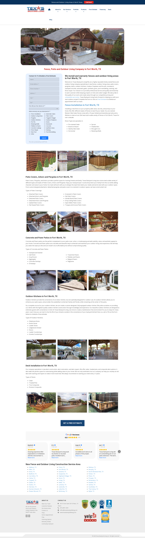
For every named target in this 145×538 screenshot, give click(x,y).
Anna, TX (32, 472)
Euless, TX (32, 485)
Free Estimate (93, 9)
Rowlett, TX (92, 482)
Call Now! (89, 2)
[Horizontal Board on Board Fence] (41, 161)
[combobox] (44, 108)
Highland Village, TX (65, 476)
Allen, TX (31, 469)
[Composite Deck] (72, 402)
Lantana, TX (62, 485)
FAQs (43, 512)
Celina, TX (32, 478)
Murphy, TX (92, 469)
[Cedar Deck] (41, 402)
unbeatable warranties (72, 97)
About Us (58, 9)
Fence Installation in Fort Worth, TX (82, 105)
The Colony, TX (93, 489)
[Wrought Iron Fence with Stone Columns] (72, 161)
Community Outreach (47, 524)
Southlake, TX (93, 487)
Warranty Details (46, 521)
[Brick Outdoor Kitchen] (103, 350)
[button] (25, 451)
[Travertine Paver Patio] (72, 280)
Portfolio (76, 9)
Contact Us (45, 510)
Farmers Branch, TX (35, 489)
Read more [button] (31, 457)
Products (84, 9)
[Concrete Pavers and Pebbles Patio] (103, 280)
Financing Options (46, 519)
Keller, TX (62, 482)
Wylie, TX (91, 491)
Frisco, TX (62, 467)
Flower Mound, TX (34, 491)
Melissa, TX (92, 467)
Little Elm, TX (63, 489)
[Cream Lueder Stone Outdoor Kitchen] (41, 350)
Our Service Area (46, 508)
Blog (50, 19)
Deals (109, 9)
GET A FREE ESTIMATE (72, 423)
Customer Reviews (47, 506)
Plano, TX (91, 476)
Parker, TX (92, 474)
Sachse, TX (92, 485)
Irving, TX (62, 480)
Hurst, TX (62, 478)
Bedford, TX (33, 474)
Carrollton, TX (33, 476)
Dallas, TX (32, 482)
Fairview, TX (33, 487)
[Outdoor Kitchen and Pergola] (72, 350)
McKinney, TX (63, 491)
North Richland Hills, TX (96, 472)
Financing (103, 9)
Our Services (67, 9)
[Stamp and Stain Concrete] (41, 280)
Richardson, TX (93, 480)
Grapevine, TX (63, 474)
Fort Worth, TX (63, 469)
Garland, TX (62, 472)
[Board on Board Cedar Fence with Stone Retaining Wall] (103, 161)
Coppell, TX (32, 480)
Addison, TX (32, 467)
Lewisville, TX (63, 487)
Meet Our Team (46, 504)
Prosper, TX (92, 478)
